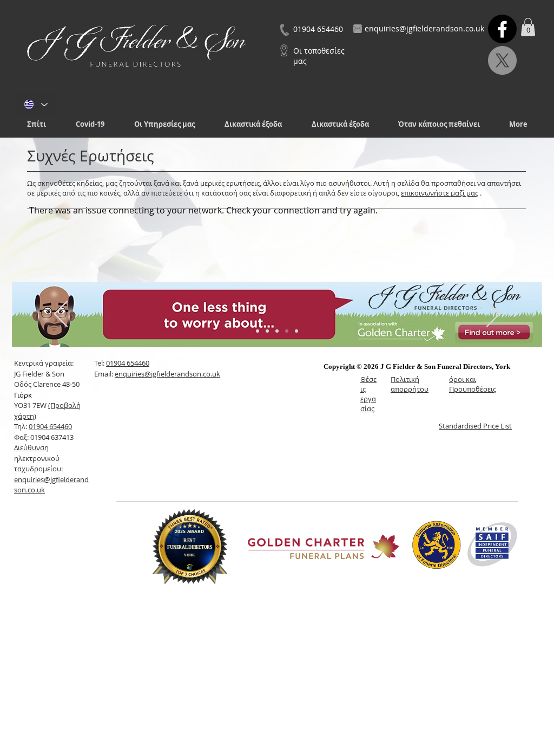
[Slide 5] (296, 331)
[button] (164, 124)
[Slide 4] (286, 331)
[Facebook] (502, 29)
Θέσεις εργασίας (368, 393)
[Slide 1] (257, 331)
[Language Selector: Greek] (36, 104)
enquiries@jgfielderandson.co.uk (167, 374)
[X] (502, 60)
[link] (528, 27)
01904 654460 (50, 426)
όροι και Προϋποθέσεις (472, 384)
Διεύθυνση (31, 447)
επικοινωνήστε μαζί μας (439, 193)
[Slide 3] (277, 331)
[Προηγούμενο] (61, 315)
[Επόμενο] (493, 315)
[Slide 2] (267, 331)
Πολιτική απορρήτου (409, 384)
